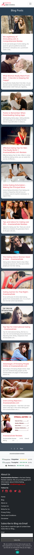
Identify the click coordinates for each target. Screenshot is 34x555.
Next (21, 449)
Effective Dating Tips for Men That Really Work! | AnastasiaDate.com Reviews (15, 150)
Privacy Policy (5, 512)
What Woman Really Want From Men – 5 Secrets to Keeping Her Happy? (16, 78)
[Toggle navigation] (30, 4)
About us (4, 503)
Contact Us (5, 506)
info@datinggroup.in (17, 484)
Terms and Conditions (8, 515)
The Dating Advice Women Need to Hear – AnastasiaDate (16, 258)
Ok (17, 552)
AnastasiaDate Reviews (12, 435)
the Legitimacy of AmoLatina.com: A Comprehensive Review (12, 38)
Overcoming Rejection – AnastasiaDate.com (13, 401)
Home (3, 497)
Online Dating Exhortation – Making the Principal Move (14, 186)
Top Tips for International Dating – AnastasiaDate (16, 328)
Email (2, 532)
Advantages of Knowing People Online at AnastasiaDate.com (16, 365)
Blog (2, 500)
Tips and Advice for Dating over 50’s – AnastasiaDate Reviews (16, 223)
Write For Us (5, 509)
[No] (32, 548)
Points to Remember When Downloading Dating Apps (14, 114)
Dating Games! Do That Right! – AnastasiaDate (16, 293)
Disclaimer (4, 518)
